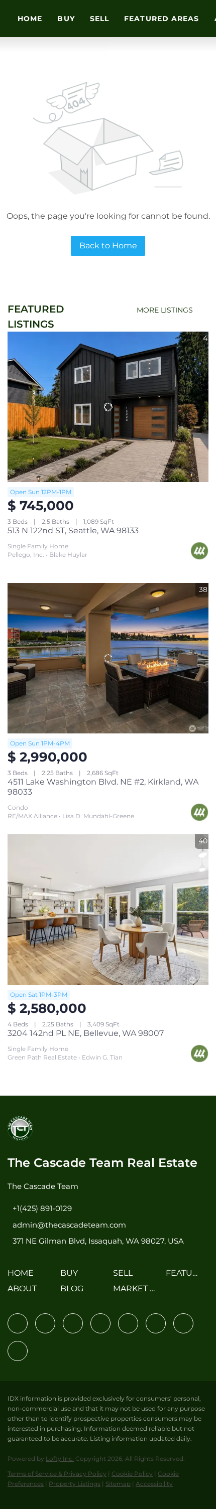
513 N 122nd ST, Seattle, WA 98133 (73, 530)
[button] (23, 1276)
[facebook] (18, 1323)
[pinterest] (183, 1323)
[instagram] (128, 1323)
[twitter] (73, 1323)
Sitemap (118, 1483)
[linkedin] (45, 1323)
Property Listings (74, 1483)
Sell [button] (99, 18)
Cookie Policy (132, 1473)
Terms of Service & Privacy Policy (57, 1473)
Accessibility (154, 1483)
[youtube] (156, 1323)
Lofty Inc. (60, 1458)
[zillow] (100, 1323)
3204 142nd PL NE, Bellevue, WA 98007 (86, 1033)
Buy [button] (65, 18)
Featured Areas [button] (161, 18)
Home (30, 18)
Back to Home (108, 245)
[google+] (18, 1351)
